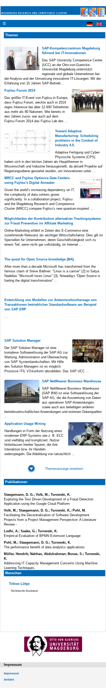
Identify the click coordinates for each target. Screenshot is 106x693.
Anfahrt (9, 679)
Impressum (11, 673)
